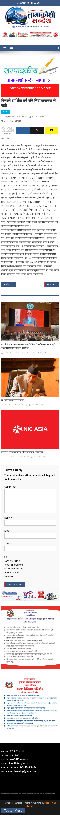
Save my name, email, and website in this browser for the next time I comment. (13, 568)
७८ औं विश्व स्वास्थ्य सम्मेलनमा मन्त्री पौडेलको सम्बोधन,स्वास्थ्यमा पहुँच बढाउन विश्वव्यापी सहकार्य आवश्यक (28, 346)
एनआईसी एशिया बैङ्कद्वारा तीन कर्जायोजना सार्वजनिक (22, 452)
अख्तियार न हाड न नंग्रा (10, 284)
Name (8, 518)
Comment (10, 486)
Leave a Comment (12, 121)
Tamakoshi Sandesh (38, 352)
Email (8, 530)
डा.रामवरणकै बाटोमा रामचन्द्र (12, 400)
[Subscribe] (51, 130)
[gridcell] (30, 761)
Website (8, 543)
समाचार (5, 111)
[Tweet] (37, 130)
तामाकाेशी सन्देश (38, 116)
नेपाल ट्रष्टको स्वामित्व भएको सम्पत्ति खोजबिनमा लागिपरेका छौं (53, 284)
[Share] (23, 130)
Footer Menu (13, 811)
